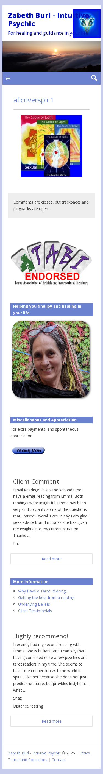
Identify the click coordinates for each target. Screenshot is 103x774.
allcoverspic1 (33, 99)
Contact (59, 759)
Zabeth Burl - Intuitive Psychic (48, 19)
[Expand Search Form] (94, 78)
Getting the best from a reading (46, 597)
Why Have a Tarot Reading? (42, 591)
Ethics (84, 753)
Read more (52, 558)
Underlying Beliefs (34, 604)
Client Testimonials (35, 610)
